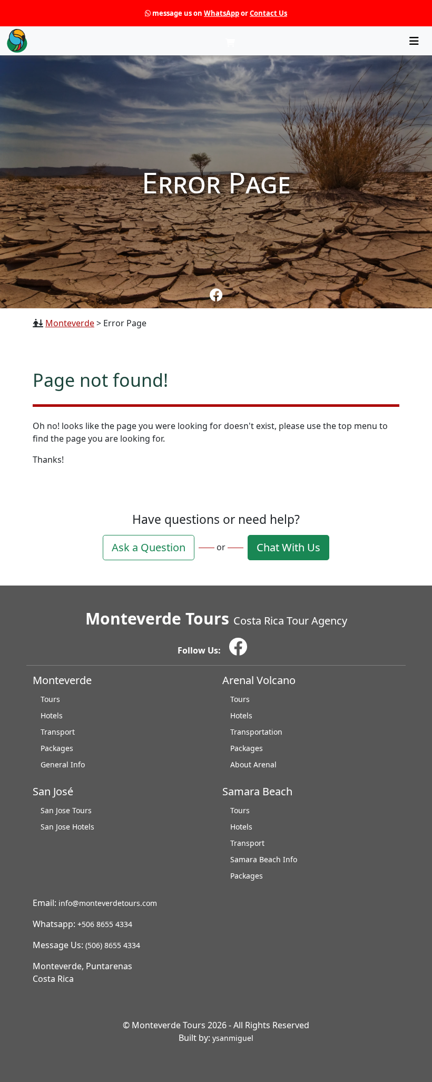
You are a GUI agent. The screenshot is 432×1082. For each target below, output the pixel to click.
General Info (63, 764)
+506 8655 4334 (104, 924)
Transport (58, 732)
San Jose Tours (66, 810)
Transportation (256, 732)
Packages (57, 748)
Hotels (52, 715)
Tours (50, 699)
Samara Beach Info (263, 859)
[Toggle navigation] (414, 41)
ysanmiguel (232, 1038)
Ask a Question (148, 547)
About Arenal (253, 764)
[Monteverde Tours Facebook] (216, 295)
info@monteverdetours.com (107, 903)
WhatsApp (221, 13)
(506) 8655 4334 (112, 945)
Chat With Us (288, 547)
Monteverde (69, 323)
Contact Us (268, 13)
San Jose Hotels (67, 827)
